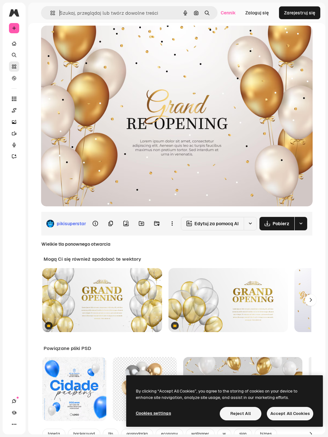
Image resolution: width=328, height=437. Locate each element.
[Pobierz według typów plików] (300, 223)
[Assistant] (14, 156)
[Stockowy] (14, 66)
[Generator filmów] (14, 133)
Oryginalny (85, 38)
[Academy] (14, 413)
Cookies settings (153, 413)
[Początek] (14, 43)
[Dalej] (310, 300)
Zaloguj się (257, 13)
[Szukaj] (14, 55)
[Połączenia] (14, 401)
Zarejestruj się (299, 13)
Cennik (228, 13)
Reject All (240, 413)
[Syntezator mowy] (14, 145)
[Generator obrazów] (14, 122)
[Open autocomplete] (50, 13)
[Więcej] (14, 424)
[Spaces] (14, 110)
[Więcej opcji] (172, 223)
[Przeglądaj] (14, 78)
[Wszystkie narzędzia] (14, 99)
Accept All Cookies (290, 413)
